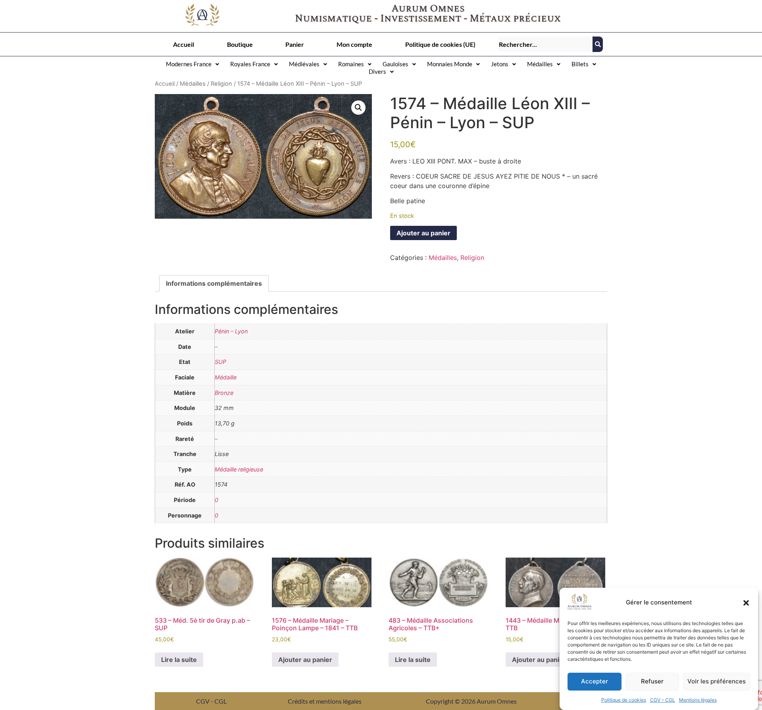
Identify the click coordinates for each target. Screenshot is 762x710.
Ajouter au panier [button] (305, 660)
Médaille (226, 377)
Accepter (594, 681)
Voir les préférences (716, 681)
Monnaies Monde (449, 63)
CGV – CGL (662, 700)
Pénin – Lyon (231, 331)
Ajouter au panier (423, 233)
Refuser (652, 681)
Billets (580, 63)
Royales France (250, 63)
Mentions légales (698, 700)
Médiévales (304, 63)
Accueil (183, 44)
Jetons (499, 63)
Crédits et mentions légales (325, 701)
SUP (220, 361)
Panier (294, 44)
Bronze (224, 392)
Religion (221, 83)
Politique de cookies (623, 700)
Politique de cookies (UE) (440, 44)
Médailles (540, 63)
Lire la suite (179, 660)
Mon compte (354, 44)
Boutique (240, 44)
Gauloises (395, 63)
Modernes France (189, 63)
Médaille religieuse (239, 469)
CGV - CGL (211, 701)
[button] (746, 603)
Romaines (351, 63)
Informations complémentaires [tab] (214, 283)
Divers (377, 71)
